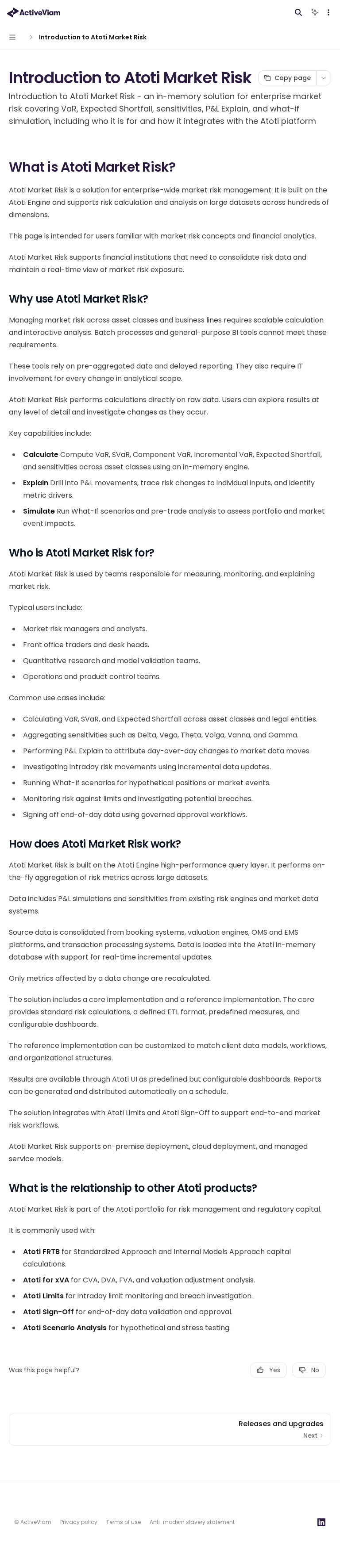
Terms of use (123, 1522)
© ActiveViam (32, 1522)
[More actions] (328, 12)
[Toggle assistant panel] (315, 12)
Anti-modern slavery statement (192, 1522)
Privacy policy (78, 1522)
